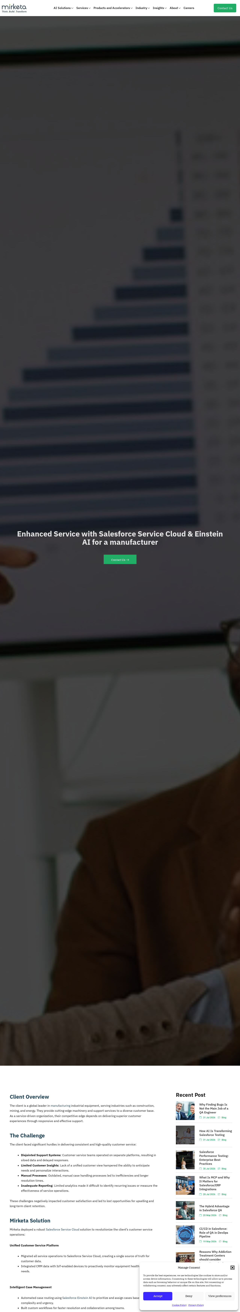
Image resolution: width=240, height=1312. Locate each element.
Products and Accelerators (112, 8)
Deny (188, 1296)
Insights (158, 8)
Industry (141, 8)
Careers (189, 8)
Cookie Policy (179, 1305)
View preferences (219, 1296)
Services (82, 8)
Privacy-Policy (196, 1305)
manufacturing (60, 1105)
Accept (157, 1296)
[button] (232, 1267)
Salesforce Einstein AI (77, 1298)
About (174, 8)
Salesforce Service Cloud (62, 1229)
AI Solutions (62, 8)
